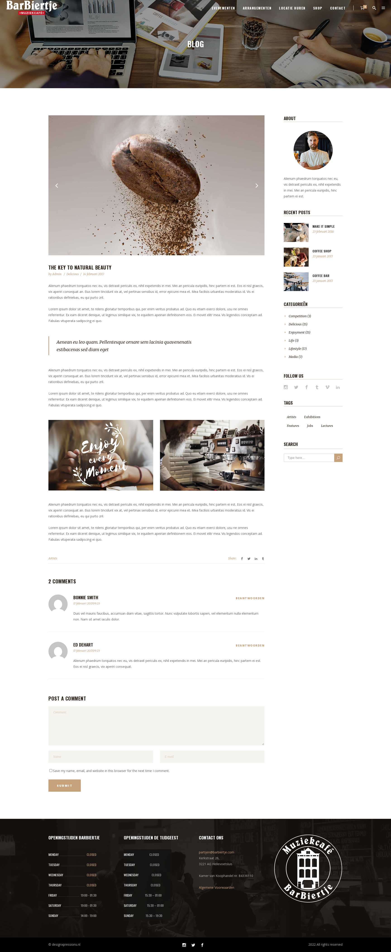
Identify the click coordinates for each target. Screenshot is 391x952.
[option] (156, 185)
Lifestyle (295, 349)
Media (293, 357)
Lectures (327, 426)
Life (291, 341)
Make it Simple (323, 226)
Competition (298, 316)
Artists (52, 558)
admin (57, 274)
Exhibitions (312, 417)
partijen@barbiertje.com (216, 852)
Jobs (310, 426)
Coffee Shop (321, 251)
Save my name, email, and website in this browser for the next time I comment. (111, 771)
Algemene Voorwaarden (216, 887)
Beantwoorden (250, 598)
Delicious (73, 274)
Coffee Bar (320, 275)
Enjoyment (297, 332)
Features (293, 426)
